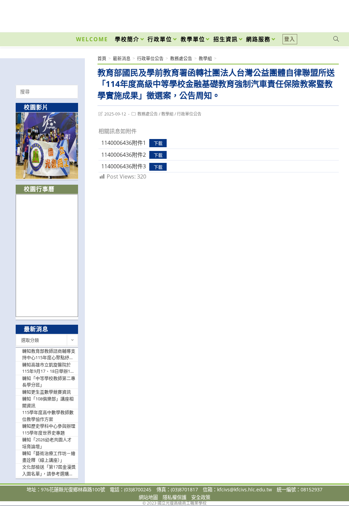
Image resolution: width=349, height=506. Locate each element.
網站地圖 (148, 497)
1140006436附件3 (123, 166)
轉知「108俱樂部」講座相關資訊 (48, 402)
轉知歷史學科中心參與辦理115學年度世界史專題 (48, 429)
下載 (158, 143)
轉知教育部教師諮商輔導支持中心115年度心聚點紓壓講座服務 (48, 354)
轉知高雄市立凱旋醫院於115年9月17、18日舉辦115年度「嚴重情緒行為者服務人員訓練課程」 (48, 368)
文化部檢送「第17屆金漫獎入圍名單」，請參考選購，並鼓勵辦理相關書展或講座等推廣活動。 (49, 470)
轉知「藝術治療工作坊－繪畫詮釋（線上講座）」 (48, 456)
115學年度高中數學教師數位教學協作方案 (48, 415)
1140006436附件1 (123, 143)
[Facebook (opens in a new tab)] (297, 14)
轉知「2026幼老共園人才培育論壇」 (47, 442)
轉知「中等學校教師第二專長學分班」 (48, 381)
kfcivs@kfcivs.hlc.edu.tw (244, 489)
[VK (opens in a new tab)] (327, 14)
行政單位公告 (189, 114)
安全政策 (200, 497)
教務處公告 (147, 114)
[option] (47, 145)
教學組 (167, 114)
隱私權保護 (174, 497)
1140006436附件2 (123, 154)
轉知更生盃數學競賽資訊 (46, 392)
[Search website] (336, 39)
